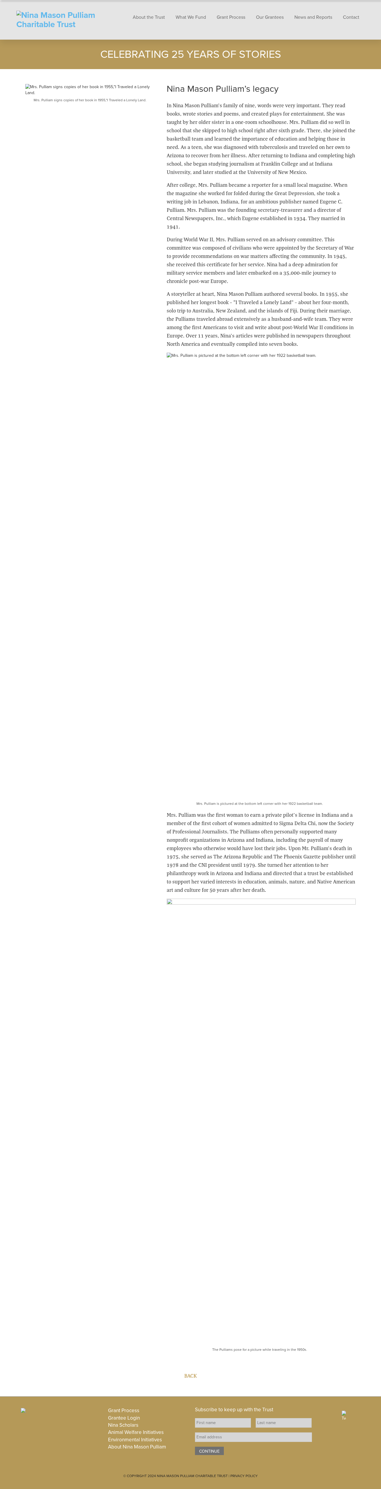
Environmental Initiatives (135, 1440)
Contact (351, 17)
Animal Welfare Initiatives (136, 1432)
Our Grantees (270, 17)
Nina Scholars (123, 1425)
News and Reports (313, 17)
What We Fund (191, 17)
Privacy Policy (244, 1476)
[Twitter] (344, 1415)
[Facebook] (332, 1414)
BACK (190, 1375)
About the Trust (149, 17)
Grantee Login (124, 1418)
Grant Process (231, 17)
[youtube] (369, 1414)
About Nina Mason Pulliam (137, 1447)
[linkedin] (354, 1414)
